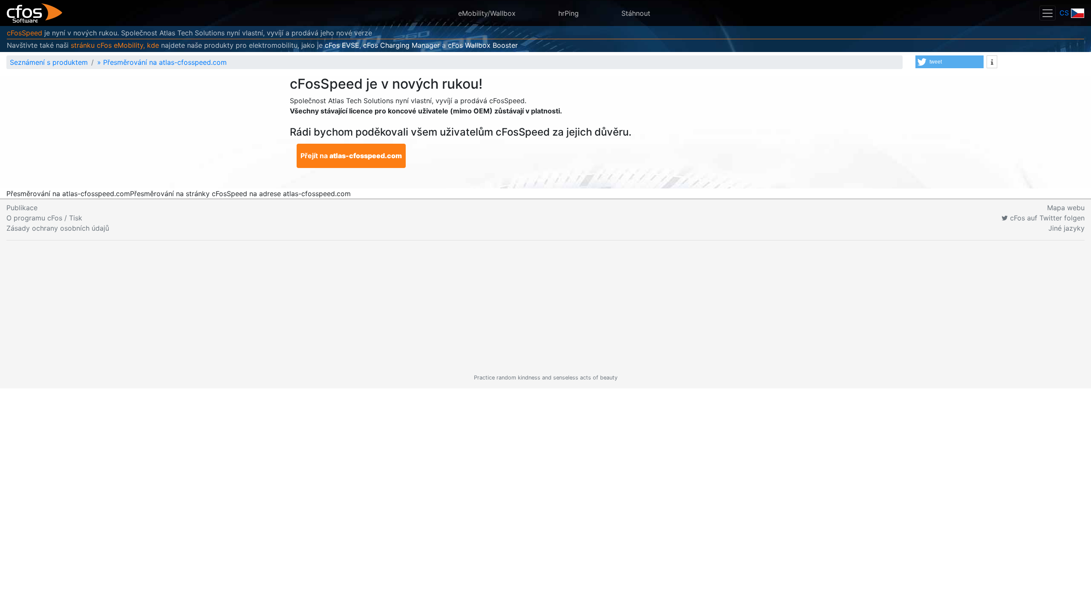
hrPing (568, 13)
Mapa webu (1066, 207)
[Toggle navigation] (1047, 13)
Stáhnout (635, 13)
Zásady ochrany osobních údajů (57, 228)
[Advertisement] (545, 307)
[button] (949, 61)
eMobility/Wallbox (487, 13)
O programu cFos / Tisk (44, 218)
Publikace (22, 207)
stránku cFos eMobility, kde (115, 45)
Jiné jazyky (1066, 228)
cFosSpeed (24, 33)
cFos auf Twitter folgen (1046, 218)
